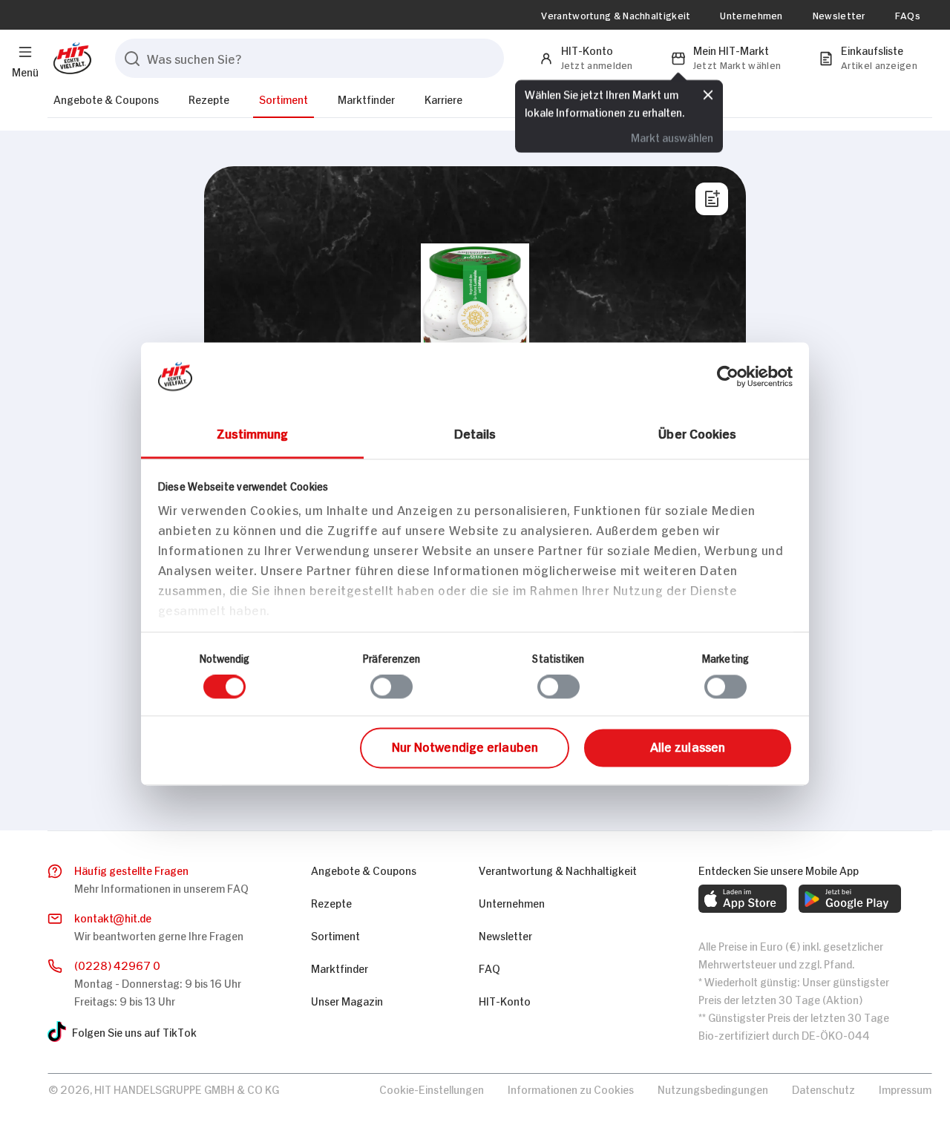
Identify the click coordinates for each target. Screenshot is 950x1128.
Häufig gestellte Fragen (131, 869)
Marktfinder (366, 98)
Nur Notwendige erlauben (465, 746)
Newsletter (839, 15)
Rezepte (209, 98)
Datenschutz (823, 1088)
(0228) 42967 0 (117, 964)
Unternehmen (751, 15)
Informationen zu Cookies (571, 1088)
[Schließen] (708, 94)
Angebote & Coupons (106, 98)
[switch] (391, 687)
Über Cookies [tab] (697, 432)
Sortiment (283, 98)
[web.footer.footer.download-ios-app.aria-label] (742, 899)
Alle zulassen (687, 746)
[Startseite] (69, 58)
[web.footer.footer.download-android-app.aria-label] (850, 899)
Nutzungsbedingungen (713, 1088)
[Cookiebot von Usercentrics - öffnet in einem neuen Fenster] (728, 376)
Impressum (905, 1088)
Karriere (443, 98)
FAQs (907, 15)
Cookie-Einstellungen (431, 1088)
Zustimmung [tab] (253, 432)
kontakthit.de (112, 917)
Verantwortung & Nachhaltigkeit (615, 15)
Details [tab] (475, 432)
